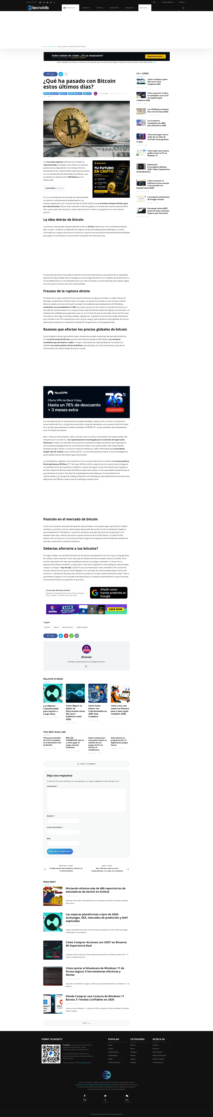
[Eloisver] (86, 649)
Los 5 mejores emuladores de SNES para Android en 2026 (156, 123)
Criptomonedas (82, 627)
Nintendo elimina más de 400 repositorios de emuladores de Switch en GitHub (95, 889)
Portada (44, 46)
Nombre (51, 816)
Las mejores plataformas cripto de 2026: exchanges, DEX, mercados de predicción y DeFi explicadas (97, 917)
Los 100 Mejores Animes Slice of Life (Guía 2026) (158, 110)
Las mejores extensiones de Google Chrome (158, 198)
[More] (66, 74)
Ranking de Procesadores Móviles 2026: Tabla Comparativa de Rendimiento (153, 168)
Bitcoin (56, 627)
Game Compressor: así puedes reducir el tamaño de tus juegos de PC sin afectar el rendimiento (97, 744)
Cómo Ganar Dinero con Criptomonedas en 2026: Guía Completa (97, 711)
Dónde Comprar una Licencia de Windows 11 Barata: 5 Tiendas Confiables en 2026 (95, 997)
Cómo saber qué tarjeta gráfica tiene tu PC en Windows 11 (158, 153)
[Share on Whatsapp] (71, 636)
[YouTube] (47, 2)
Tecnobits (107, 1114)
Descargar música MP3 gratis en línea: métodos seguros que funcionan (158, 210)
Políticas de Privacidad (96, 1085)
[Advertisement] (106, 28)
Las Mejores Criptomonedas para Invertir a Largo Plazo (51, 709)
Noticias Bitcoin (52, 46)
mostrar (59, 188)
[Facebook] (40, 2)
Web (48, 839)
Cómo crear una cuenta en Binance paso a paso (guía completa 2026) (120, 709)
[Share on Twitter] (61, 74)
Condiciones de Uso (81, 1085)
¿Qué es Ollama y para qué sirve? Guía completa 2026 (157, 81)
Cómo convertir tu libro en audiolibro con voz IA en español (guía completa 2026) (152, 97)
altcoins (47, 627)
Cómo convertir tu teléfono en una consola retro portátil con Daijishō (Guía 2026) (152, 184)
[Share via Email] (77, 636)
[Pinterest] (51, 2)
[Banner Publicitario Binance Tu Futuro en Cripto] (111, 179)
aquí (154, 62)
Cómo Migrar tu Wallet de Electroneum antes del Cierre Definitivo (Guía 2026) (75, 712)
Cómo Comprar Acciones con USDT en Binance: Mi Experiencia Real (96, 943)
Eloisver (104, 93)
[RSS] (54, 2)
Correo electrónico (55, 827)
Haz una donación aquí (83, 1063)
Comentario (52, 786)
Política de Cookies (110, 1085)
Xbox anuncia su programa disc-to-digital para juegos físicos (119, 741)
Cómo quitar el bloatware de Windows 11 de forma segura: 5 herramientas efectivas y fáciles (95, 971)
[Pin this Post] (66, 636)
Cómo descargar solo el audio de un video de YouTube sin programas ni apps (152, 138)
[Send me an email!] (86, 666)
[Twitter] (43, 2)
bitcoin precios (67, 627)
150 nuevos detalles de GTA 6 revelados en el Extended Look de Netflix (52, 741)
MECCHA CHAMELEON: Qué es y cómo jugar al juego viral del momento (75, 743)
